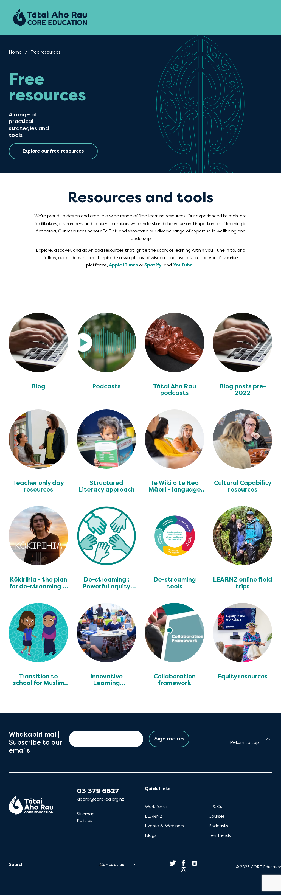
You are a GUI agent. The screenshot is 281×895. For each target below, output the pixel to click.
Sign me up (169, 739)
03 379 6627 (98, 791)
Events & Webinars (164, 825)
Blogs (150, 835)
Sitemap (86, 814)
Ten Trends (220, 835)
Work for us (156, 806)
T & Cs (215, 806)
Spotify (153, 265)
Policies (84, 820)
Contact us (112, 864)
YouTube (183, 265)
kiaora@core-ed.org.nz (100, 799)
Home (15, 52)
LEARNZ (154, 816)
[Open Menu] (274, 17)
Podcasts (218, 825)
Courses (217, 816)
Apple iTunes (123, 265)
